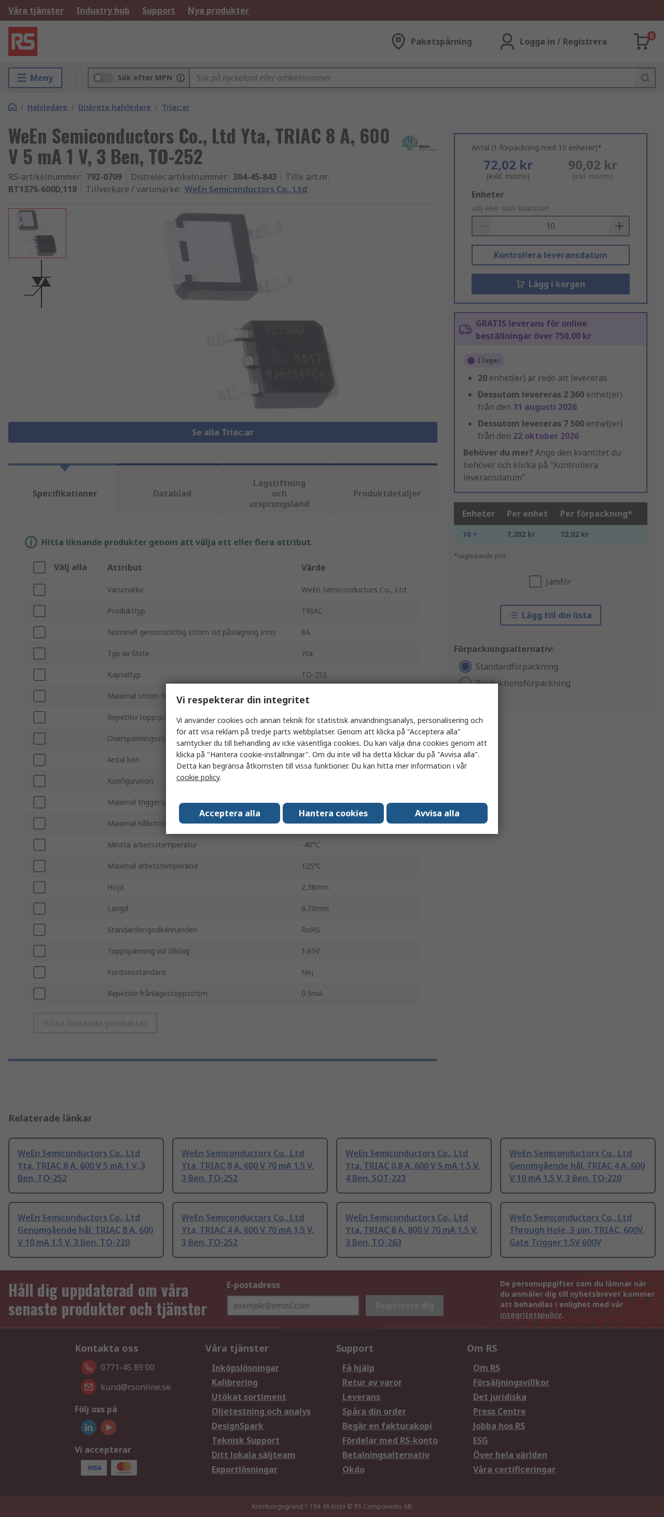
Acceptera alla (229, 813)
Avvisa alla (437, 813)
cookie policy (197, 777)
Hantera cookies (333, 813)
